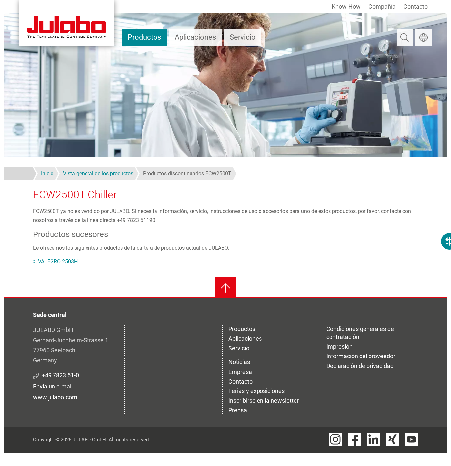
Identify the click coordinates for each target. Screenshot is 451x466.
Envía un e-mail (53, 386)
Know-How (346, 6)
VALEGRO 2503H (58, 261)
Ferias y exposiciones (256, 391)
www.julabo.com (55, 397)
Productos (144, 37)
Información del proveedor (360, 356)
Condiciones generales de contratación (360, 333)
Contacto (415, 6)
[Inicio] (66, 23)
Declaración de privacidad (360, 365)
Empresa (240, 371)
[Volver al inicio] (225, 287)
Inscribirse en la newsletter (263, 400)
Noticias (239, 361)
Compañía (382, 6)
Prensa (237, 410)
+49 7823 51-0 (60, 375)
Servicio (243, 37)
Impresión (339, 346)
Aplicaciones (195, 37)
